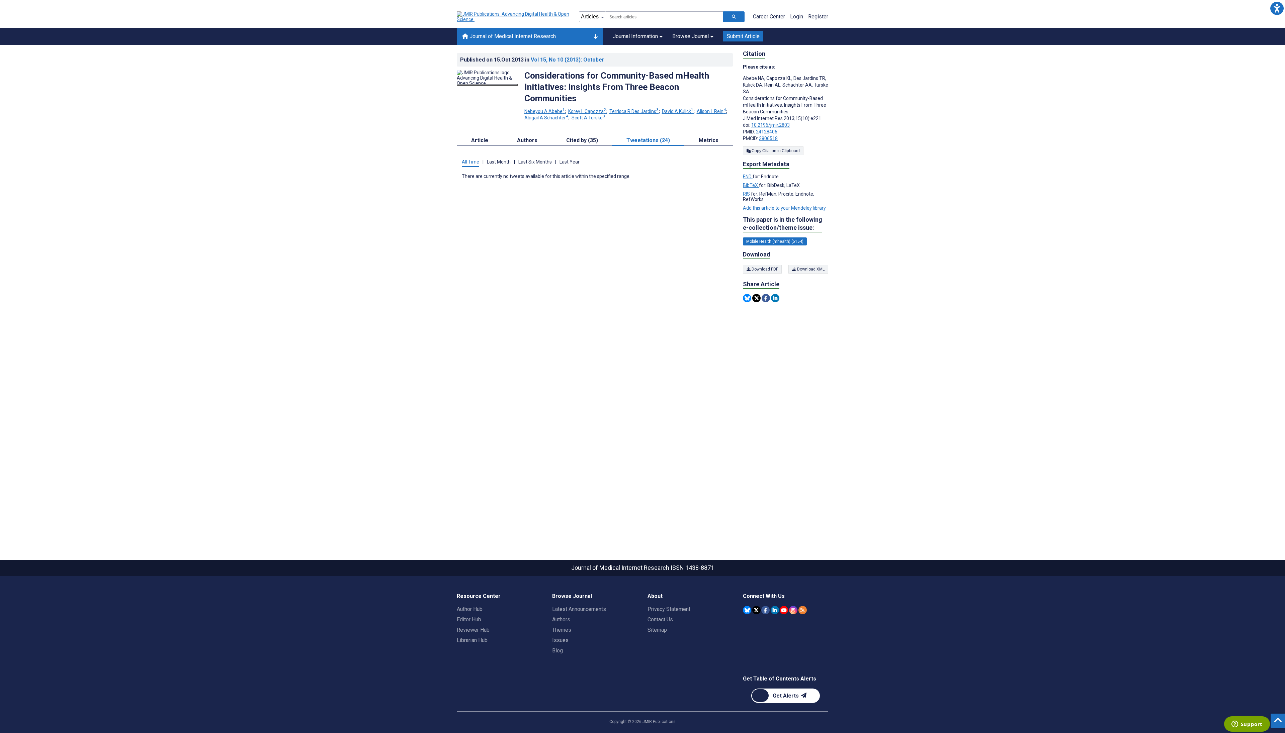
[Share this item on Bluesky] (747, 298)
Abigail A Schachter (546, 117)
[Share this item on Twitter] (756, 298)
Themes (561, 630)
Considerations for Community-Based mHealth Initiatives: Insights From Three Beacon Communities (616, 87)
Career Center (769, 16)
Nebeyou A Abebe (544, 111)
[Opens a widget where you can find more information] (1247, 724)
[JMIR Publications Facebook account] (765, 610)
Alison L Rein (711, 111)
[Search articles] (734, 16)
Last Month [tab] (499, 162)
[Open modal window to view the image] (487, 85)
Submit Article (743, 36)
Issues (560, 640)
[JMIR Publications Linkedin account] (775, 610)
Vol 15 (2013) (567, 60)
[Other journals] (595, 36)
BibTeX (751, 185)
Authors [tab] (527, 140)
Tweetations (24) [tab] (648, 140)
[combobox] (664, 16)
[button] (1276, 8)
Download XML (810, 269)
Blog (557, 650)
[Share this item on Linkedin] (775, 298)
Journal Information (635, 36)
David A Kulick (677, 111)
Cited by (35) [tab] (582, 140)
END (748, 176)
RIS (747, 194)
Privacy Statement (669, 609)
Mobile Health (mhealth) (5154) (774, 241)
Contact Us (660, 619)
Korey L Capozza (587, 111)
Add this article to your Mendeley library (784, 208)
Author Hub (470, 609)
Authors (561, 619)
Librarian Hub (472, 640)
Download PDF (764, 269)
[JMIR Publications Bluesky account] (747, 610)
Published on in (532, 60)
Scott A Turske (588, 117)
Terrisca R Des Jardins (634, 111)
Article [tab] (479, 140)
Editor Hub (469, 619)
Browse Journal (690, 36)
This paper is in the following (782, 223)
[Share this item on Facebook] (766, 298)
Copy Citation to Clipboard (775, 150)
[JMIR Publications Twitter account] (756, 610)
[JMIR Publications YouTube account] (784, 610)
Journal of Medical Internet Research (512, 36)
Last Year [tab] (570, 162)
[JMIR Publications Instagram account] (793, 610)
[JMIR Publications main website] (514, 16)
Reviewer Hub (473, 630)
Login (796, 16)
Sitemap (657, 630)
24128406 (766, 131)
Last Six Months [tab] (535, 162)
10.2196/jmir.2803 (770, 125)
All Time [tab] (470, 162)
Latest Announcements (579, 609)
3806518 (768, 138)
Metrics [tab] (708, 140)
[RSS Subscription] (802, 610)
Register (818, 16)
